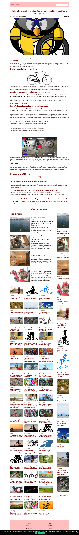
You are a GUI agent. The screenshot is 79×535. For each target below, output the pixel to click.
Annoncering (31, 4)
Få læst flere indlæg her (39, 209)
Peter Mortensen (22, 16)
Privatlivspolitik (41, 533)
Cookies (41, 4)
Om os (36, 4)
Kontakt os (46, 4)
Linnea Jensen (41, 235)
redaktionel (66, 16)
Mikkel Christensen (41, 217)
